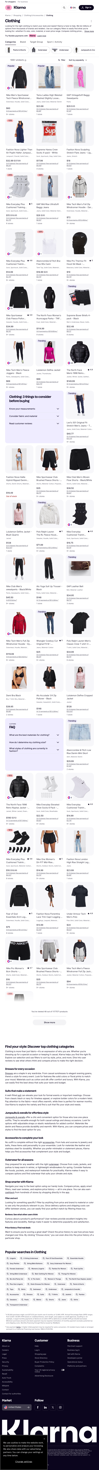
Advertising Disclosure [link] (44, 1376)
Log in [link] (37, 1350)
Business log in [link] (73, 1350)
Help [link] (37, 1346)
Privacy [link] (5, 1366)
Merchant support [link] (74, 1346)
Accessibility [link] (7, 1382)
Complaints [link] (39, 1366)
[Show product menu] (91, 21)
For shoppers (10, 2)
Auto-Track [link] (6, 1378)
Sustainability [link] (7, 1370)
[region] (24, 1452)
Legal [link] (4, 1354)
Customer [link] (41, 1340)
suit (19, 1095)
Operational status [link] (75, 1362)
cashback (9, 1192)
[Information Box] (25, 60)
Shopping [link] (17, 15)
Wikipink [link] (5, 1386)
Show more (89, 31)
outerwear (54, 1164)
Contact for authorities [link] (11, 1394)
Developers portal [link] (74, 1358)
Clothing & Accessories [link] (33, 15)
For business (23, 2)
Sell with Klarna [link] (73, 1354)
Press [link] (4, 1358)
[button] (73, 7)
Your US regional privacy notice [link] (45, 1371)
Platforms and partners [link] (76, 1366)
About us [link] (6, 1346)
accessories (48, 1142)
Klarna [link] (7, 15)
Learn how (41, 36)
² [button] (47, 110)
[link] (38, 1407)
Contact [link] (5, 1390)
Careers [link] (5, 1350)
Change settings (23, 1461)
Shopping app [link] (40, 1354)
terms (18, 1327)
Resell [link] (4, 1374)
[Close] (44, 1439)
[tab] (10, 42)
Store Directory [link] (41, 1358)
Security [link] (5, 1362)
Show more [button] (49, 1022)
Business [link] (73, 1340)
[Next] (90, 50)
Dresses (9, 1073)
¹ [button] (16, 111)
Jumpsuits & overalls (15, 1117)
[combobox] (78, 60)
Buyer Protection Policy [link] (44, 1362)
